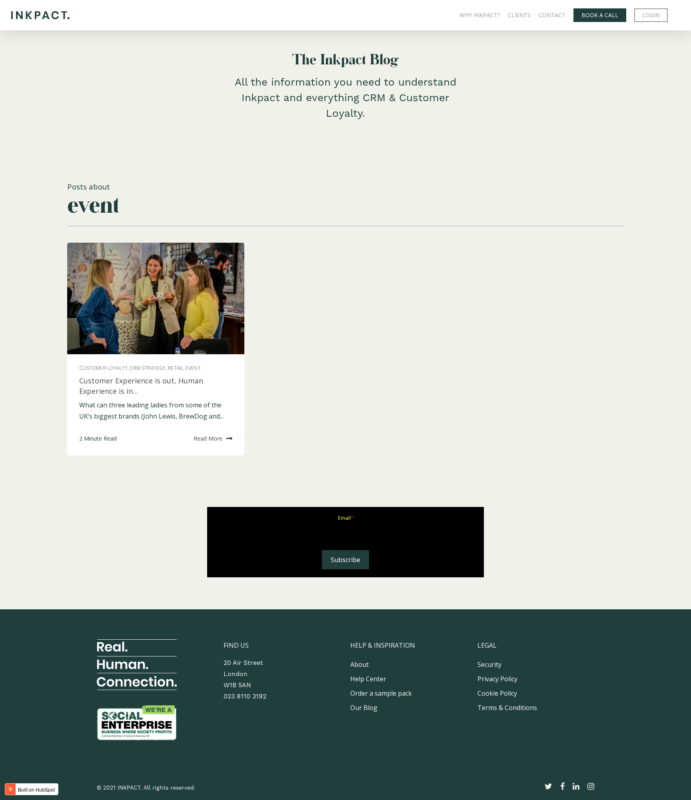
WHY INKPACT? (479, 15)
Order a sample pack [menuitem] (381, 693)
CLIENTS (519, 15)
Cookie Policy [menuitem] (497, 693)
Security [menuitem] (489, 664)
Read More (208, 438)
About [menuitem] (359, 664)
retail (176, 368)
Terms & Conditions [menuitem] (507, 707)
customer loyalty (103, 368)
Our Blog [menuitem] (363, 707)
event (193, 368)
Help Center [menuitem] (368, 678)
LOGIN (651, 15)
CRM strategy (148, 368)
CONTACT (552, 15)
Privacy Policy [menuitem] (497, 678)
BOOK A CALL (599, 15)
